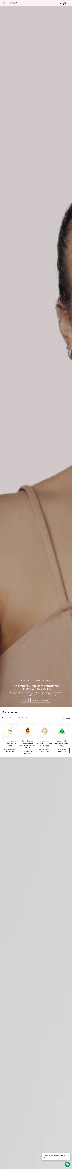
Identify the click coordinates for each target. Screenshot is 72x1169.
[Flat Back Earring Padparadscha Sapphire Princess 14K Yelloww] (27, 731)
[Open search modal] (61, 3)
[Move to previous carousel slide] (63, 718)
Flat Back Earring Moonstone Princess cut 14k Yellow (44, 743)
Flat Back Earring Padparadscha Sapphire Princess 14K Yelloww (27, 744)
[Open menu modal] (69, 3)
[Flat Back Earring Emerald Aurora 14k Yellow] (62, 731)
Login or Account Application (10, 750)
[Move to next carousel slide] (68, 718)
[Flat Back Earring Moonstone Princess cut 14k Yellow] (44, 731)
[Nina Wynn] (10, 3)
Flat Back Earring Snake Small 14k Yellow (10, 743)
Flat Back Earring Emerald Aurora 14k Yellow (61, 743)
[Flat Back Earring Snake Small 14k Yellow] (10, 731)
